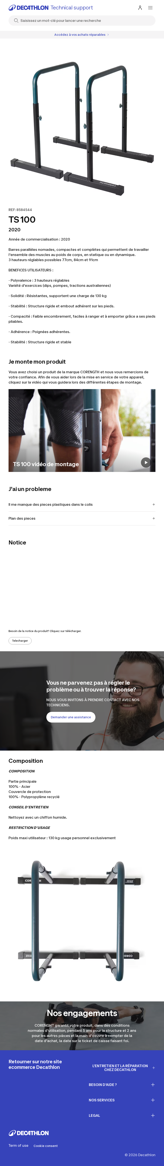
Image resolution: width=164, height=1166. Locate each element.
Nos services (102, 1100)
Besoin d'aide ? (103, 1085)
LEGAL (94, 1115)
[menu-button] (150, 8)
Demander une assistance (71, 717)
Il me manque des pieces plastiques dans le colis (51, 504)
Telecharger (20, 640)
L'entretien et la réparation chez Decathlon (120, 1068)
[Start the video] (146, 462)
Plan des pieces (22, 518)
